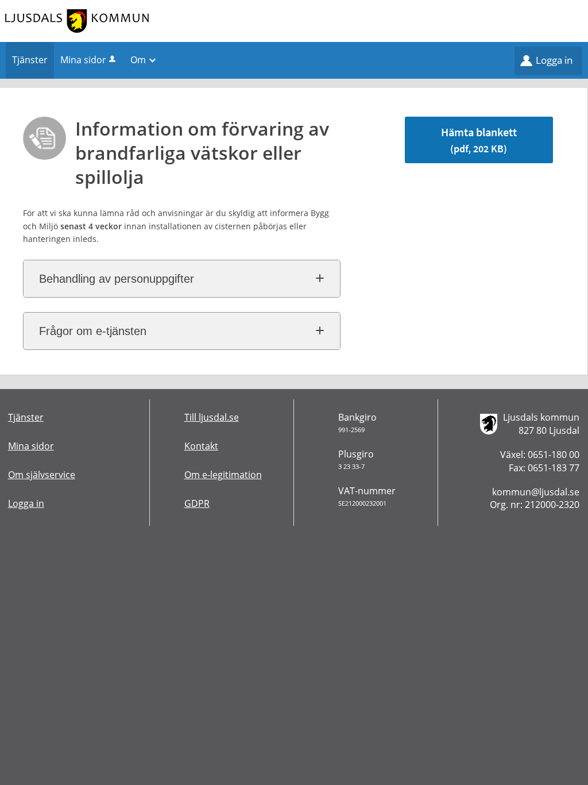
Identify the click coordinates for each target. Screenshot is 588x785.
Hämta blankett (479, 140)
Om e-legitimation (223, 474)
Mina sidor (83, 59)
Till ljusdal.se (211, 417)
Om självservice (41, 474)
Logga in (554, 60)
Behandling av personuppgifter (116, 278)
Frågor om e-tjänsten (92, 331)
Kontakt (201, 446)
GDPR (197, 503)
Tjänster (26, 417)
